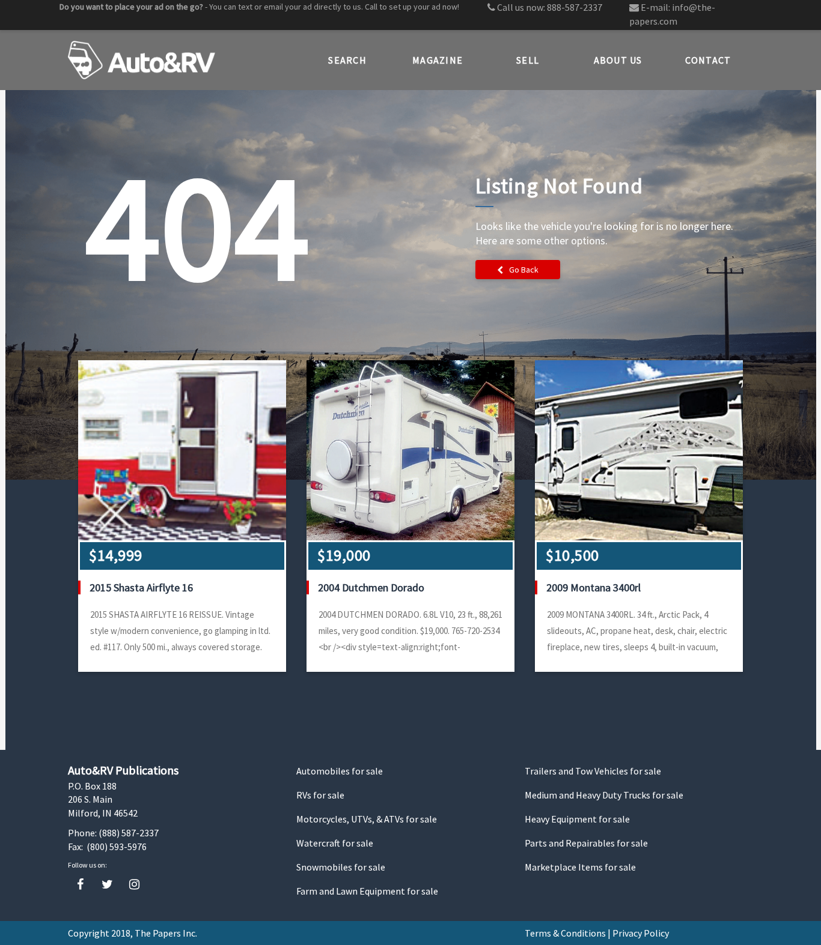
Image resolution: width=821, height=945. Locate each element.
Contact (708, 60)
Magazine (437, 60)
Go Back (524, 269)
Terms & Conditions (565, 933)
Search (347, 60)
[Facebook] (80, 884)
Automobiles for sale (339, 771)
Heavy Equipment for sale (577, 819)
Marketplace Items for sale (580, 867)
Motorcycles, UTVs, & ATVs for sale (366, 819)
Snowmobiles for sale (340, 867)
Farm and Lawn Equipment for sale (367, 891)
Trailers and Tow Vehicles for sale (593, 771)
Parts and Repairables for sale (586, 843)
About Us (618, 60)
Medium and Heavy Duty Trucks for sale (604, 795)
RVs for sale (320, 795)
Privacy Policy (640, 933)
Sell (527, 60)
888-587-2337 (574, 7)
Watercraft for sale (334, 843)
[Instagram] (134, 884)
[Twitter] (107, 884)
